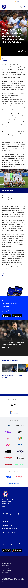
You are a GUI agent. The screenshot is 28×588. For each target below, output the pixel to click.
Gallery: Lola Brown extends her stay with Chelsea (7, 375)
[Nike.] (11, 2)
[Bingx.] (16, 2)
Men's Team (5, 353)
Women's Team (6, 386)
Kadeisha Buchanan (14, 107)
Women (5, 59)
